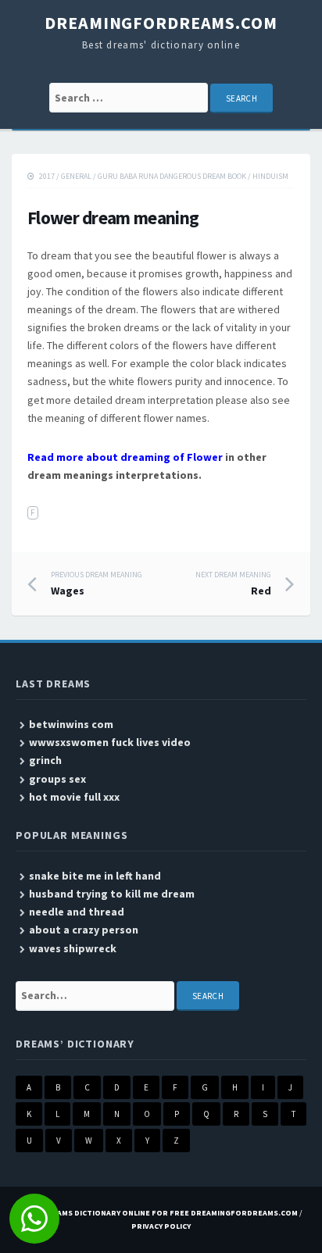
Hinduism (270, 176)
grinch (45, 760)
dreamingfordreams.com (161, 23)
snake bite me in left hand (95, 876)
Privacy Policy (161, 1226)
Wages (96, 583)
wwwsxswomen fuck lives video (110, 742)
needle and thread (76, 912)
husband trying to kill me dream (112, 894)
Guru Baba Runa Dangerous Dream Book (172, 176)
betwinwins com (71, 724)
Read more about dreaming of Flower (125, 457)
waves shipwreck (72, 948)
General (76, 176)
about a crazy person (83, 930)
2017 (47, 176)
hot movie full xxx (74, 797)
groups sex (57, 779)
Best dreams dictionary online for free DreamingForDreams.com (159, 1213)
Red (233, 583)
